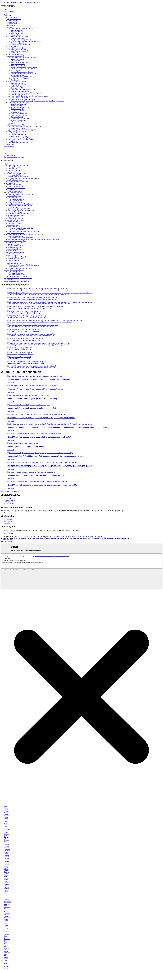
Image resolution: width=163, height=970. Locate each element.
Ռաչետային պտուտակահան (21, 44)
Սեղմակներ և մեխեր (18, 85)
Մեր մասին (8, 498)
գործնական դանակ (8, 538)
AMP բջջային (72, 536)
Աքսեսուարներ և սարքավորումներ (20, 142)
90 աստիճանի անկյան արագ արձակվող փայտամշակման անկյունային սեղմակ (41, 418)
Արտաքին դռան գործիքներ (17, 131)
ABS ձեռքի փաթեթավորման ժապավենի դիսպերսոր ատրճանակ (30, 335)
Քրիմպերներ (15, 60)
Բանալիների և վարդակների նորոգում (24, 99)
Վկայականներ (12, 22)
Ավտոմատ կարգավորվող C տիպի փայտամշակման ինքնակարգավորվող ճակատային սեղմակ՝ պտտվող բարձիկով (57, 427)
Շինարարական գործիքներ (17, 113)
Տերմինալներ (15, 80)
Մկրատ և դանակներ (15, 218)
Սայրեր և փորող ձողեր (19, 94)
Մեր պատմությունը (14, 19)
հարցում (10, 383)
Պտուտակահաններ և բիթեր (17, 36)
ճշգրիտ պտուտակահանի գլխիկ (94, 538)
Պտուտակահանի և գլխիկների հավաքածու (26, 41)
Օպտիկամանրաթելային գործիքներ (24, 67)
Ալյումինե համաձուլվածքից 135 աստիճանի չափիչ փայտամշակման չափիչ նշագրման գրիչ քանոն (49, 466)
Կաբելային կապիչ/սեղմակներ (21, 76)
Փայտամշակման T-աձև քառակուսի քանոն (25, 446)
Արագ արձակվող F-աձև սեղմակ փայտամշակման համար (32, 398)
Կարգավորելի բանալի (19, 49)
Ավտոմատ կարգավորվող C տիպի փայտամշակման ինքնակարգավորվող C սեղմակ (37, 290)
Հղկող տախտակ (17, 117)
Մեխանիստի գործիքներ (16, 125)
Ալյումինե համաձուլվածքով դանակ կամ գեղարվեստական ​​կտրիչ (35, 475)
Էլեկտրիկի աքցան (17, 59)
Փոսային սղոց (16, 112)
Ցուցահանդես (12, 23)
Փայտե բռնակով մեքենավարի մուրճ (20, 354)
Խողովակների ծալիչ (18, 75)
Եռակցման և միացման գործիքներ (19, 138)
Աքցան (9, 27)
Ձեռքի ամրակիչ (16, 121)
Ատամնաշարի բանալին (19, 51)
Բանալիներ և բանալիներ (16, 48)
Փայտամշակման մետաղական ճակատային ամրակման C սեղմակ (36, 389)
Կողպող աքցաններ (18, 33)
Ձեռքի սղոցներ (16, 86)
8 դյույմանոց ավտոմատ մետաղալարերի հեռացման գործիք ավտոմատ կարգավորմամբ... (39, 322)
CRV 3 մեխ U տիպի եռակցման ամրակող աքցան (24, 340)
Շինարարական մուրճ (19, 115)
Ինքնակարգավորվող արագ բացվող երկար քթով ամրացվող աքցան (31, 326)
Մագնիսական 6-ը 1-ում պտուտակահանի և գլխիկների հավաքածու (31, 299)
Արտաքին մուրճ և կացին (20, 136)
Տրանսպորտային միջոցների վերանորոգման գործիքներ (27, 96)
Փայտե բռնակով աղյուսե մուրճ (18, 358)
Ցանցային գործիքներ (18, 65)
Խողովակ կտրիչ (16, 105)
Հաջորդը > (8, 491)
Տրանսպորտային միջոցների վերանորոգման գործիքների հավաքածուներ (37, 101)
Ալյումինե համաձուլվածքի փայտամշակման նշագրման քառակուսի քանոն (39, 437)
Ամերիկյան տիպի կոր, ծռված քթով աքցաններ (23, 331)
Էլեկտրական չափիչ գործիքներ (22, 72)
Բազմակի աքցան (17, 133)
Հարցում (4, 512)
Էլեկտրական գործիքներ (16, 56)
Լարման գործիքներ (18, 110)
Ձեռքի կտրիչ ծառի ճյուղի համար (19, 349)
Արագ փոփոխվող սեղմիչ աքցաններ (24, 57)
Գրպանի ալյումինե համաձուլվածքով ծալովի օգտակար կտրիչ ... (30, 308)
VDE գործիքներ (16, 70)
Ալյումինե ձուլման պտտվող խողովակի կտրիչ (23, 313)
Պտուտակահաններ (18, 38)
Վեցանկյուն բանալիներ (19, 97)
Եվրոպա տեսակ (17, 31)
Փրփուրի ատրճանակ (18, 120)
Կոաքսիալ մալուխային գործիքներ (23, 68)
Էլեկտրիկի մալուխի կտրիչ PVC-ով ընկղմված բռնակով (26, 317)
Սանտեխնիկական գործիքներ (18, 102)
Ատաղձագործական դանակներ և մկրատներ (27, 93)
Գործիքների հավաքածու (16, 54)
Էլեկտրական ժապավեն (19, 78)
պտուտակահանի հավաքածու (71, 538)
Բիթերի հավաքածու (18, 43)
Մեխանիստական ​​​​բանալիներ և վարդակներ (27, 126)
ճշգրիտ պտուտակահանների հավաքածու (43, 538)
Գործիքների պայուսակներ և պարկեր (24, 73)
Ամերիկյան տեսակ (17, 30)
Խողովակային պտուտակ (20, 107)
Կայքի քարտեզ (61, 536)
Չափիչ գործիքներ (17, 83)
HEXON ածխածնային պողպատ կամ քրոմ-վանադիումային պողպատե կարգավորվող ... (38, 294)
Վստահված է (12, 20)
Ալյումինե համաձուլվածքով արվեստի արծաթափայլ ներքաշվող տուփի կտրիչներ (42, 485)
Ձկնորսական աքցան (18, 134)
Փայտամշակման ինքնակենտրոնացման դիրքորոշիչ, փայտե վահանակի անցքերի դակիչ (45, 456)
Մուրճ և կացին (12, 46)
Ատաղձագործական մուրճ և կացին (23, 89)
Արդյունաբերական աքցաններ (22, 28)
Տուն (5, 14)
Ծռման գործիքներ (17, 109)
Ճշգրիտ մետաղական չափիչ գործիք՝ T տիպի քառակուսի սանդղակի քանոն (40, 379)
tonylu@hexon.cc (9, 11)
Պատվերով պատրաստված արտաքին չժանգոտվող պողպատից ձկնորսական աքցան (38, 345)
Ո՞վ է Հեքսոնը (12, 17)
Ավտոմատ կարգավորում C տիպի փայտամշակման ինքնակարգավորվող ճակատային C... (39, 303)
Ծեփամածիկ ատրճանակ (20, 118)
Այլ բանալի (15, 52)
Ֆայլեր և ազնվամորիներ (20, 91)
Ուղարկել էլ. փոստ (7, 541)
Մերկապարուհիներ (18, 64)
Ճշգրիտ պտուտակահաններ (21, 40)
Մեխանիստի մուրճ (18, 128)
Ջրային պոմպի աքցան (19, 104)
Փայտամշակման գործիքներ (17, 81)
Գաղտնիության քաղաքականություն (91, 536)
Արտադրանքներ (10, 25)
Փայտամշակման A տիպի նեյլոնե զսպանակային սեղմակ (31, 408)
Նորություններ (9, 144)
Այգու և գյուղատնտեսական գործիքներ (21, 130)
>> (13, 491)
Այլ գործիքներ (12, 141)
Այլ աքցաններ (16, 35)
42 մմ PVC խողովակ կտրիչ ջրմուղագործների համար (26, 363)
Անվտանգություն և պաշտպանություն (21, 139)
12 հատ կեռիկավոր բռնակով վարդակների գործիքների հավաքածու (31, 367)
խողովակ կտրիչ (22, 538)
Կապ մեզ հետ (9, 146)
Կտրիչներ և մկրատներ (19, 62)
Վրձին (13, 123)
